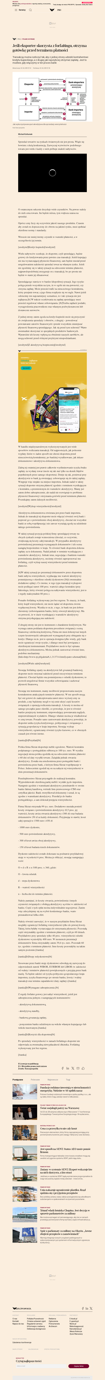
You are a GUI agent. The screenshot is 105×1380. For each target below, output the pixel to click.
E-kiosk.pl (73, 1319)
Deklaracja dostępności (36, 1329)
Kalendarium (33, 1349)
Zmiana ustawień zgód (36, 1321)
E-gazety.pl (74, 1321)
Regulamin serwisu (34, 1324)
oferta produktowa (52, 1349)
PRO (59, 10)
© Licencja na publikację (28, 1064)
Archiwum (53, 1326)
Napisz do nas (18, 1324)
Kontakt (16, 1321)
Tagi (68, 1080)
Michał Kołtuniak (25, 134)
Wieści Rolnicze (76, 1331)
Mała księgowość (76, 1326)
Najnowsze (53, 1080)
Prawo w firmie (28, 39)
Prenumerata (54, 1324)
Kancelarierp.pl (76, 1329)
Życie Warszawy (76, 1334)
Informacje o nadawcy (36, 1326)
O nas (15, 1319)
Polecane (35, 1080)
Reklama (52, 1319)
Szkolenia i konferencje (22, 1342)
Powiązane (18, 1080)
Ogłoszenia (53, 1321)
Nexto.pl (73, 1324)
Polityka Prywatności (35, 1319)
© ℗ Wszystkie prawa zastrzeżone (32, 1066)
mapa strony (18, 1349)
